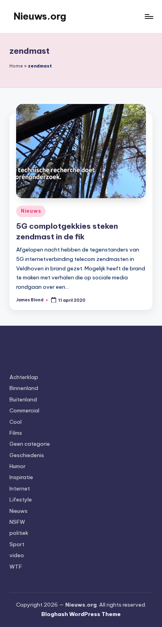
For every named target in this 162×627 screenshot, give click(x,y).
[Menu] (149, 16)
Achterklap (23, 377)
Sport (16, 544)
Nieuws (31, 211)
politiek (18, 532)
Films (15, 432)
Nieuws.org (39, 16)
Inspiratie (21, 477)
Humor (17, 466)
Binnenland (23, 388)
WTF (15, 566)
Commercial (24, 410)
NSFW (17, 521)
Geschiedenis (26, 455)
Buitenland (23, 399)
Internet (19, 488)
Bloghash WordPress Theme (81, 614)
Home (16, 66)
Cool (15, 421)
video (16, 555)
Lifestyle (20, 499)
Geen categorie (29, 443)
